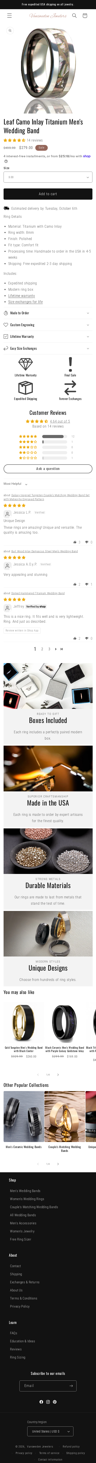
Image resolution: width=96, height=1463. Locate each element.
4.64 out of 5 (60, 421)
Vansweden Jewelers (40, 1446)
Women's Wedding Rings (27, 1199)
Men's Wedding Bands (25, 1191)
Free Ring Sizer (20, 1239)
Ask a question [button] (48, 469)
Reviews (16, 1349)
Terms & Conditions (23, 1298)
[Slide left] (38, 1075)
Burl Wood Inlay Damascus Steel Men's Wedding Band (44, 551)
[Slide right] (58, 1075)
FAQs (13, 1333)
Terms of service (49, 1453)
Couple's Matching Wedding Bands (64, 1149)
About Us (16, 1290)
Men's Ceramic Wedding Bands (24, 1147)
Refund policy (71, 1446)
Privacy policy (24, 1453)
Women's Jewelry (22, 1231)
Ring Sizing (17, 1357)
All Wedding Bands (23, 1215)
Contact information (50, 1459)
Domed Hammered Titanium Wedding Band (38, 593)
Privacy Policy (20, 1306)
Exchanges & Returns (25, 1282)
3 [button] (49, 649)
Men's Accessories (23, 1223)
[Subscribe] (71, 1385)
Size (7, 168)
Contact (15, 1266)
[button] (9, 16)
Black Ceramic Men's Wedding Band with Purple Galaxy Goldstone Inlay (64, 1049)
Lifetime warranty (21, 296)
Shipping (16, 1274)
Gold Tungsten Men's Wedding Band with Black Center (24, 1049)
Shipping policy (75, 1453)
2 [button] (42, 649)
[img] (15, 505)
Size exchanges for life (25, 302)
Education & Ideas (22, 1341)
